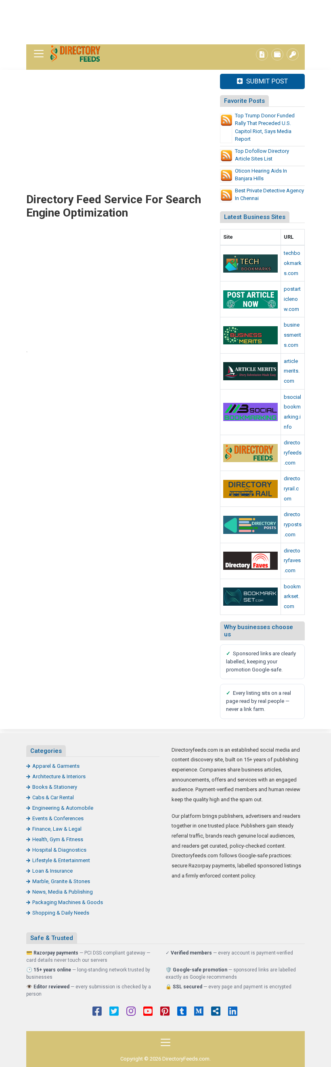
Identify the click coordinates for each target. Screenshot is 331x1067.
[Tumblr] (181, 1012)
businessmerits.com (292, 335)
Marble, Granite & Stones (61, 881)
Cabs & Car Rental (53, 797)
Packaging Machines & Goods (67, 902)
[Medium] (198, 1012)
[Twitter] (114, 1012)
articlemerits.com (292, 371)
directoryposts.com (293, 524)
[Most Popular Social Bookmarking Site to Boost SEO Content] (250, 412)
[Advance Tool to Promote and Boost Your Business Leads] (250, 335)
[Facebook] (97, 1012)
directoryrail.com (292, 488)
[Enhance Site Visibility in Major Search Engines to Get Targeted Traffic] (250, 371)
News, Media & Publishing (62, 892)
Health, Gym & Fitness (57, 839)
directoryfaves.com (292, 560)
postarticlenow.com (292, 299)
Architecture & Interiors (59, 776)
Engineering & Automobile (62, 808)
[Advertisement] (165, 22)
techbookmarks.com (293, 263)
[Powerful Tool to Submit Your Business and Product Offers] (250, 263)
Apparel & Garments (56, 766)
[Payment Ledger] (277, 54)
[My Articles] (262, 54)
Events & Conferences (58, 818)
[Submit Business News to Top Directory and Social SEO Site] (250, 525)
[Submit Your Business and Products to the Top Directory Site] (250, 489)
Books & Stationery (54, 787)
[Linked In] (232, 1012)
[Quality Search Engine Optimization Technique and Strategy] (250, 597)
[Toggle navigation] (38, 54)
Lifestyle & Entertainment (61, 860)
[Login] (293, 54)
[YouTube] (148, 1012)
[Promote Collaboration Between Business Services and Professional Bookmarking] (250, 561)
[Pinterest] (165, 1012)
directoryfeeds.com (293, 452)
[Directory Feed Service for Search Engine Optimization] (76, 53)
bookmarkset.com (292, 596)
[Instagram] (131, 1012)
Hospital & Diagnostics (59, 850)
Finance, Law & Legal (57, 829)
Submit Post (266, 81)
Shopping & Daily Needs (60, 913)
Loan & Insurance (52, 871)
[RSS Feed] (215, 1012)
